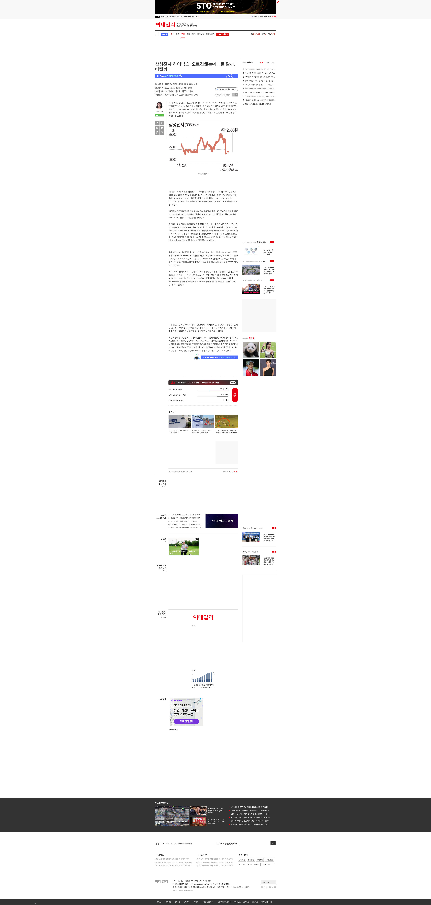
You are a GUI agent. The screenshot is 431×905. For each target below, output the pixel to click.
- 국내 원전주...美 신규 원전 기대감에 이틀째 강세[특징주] (173, 862)
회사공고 (168, 902)
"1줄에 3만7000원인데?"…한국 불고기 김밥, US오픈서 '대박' (252, 810)
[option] (197, 17)
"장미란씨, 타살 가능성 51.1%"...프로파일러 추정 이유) (186, 524)
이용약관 (195, 902)
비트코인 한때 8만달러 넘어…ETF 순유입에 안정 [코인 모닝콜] (252, 824)
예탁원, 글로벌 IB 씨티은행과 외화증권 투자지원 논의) (186, 527)
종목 (188, 34)
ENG (255, 16)
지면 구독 (234, 471)
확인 (273, 843)
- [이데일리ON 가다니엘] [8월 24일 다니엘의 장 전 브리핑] (214, 862)
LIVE (157, 16)
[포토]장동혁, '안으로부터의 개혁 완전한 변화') (184, 518)
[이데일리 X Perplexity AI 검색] (196, 76)
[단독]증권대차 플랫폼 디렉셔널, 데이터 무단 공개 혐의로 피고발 (253, 821)
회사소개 (159, 902)
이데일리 (176, 24)
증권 (177, 34)
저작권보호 (237, 902)
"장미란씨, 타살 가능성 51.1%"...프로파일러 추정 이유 (249, 817)
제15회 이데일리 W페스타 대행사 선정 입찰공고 (181, 843)
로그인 (274, 16)
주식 (183, 34)
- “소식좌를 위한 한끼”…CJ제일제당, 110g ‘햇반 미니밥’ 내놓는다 (174, 865)
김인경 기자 (159, 111)
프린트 (161, 128)
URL (161, 132)
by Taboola (163, 486)
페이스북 (157, 123)
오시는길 (177, 902)
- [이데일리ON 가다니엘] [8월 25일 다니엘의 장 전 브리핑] (214, 859)
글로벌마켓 (210, 34)
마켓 (264, 34)
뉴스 (261, 62)
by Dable (163, 571)
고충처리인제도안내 (224, 902)
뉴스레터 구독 (226, 471)
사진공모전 (269, 860)
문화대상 (242, 860)
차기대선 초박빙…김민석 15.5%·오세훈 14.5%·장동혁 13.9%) (189, 515)
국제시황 (200, 34)
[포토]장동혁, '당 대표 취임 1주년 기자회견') (183, 521)
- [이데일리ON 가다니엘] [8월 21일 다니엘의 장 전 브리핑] (214, 865)
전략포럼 (251, 860)
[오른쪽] (197, 539)
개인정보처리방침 (266, 902)
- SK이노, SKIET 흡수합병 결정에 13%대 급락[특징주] (172, 859)
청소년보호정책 (208, 902)
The (271, 34)
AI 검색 (164, 34)
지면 (265, 16)
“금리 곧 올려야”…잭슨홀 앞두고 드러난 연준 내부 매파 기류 (252, 814)
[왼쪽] (195, 539)
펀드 (193, 34)
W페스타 (260, 860)
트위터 (161, 123)
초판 (269, 16)
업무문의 (186, 902)
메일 (157, 128)
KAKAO (157, 132)
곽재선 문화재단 (268, 864)
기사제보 (255, 902)
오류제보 (246, 902)
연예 (273, 62)
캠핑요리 (242, 864)
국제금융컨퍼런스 (254, 864)
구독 (261, 16)
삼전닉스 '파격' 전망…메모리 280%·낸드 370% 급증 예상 (250, 807)
